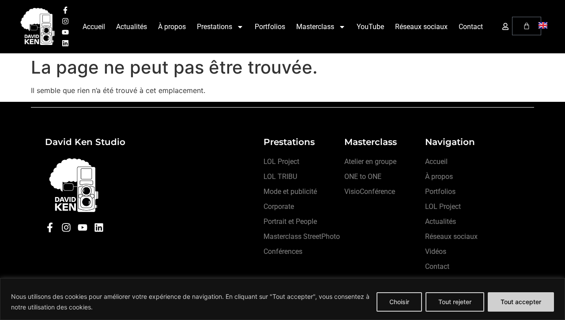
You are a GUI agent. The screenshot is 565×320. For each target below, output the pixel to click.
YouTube (370, 26)
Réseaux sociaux (421, 26)
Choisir (399, 301)
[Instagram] (65, 21)
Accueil (94, 26)
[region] (282, 299)
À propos (172, 26)
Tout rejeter (454, 301)
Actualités (131, 26)
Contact (471, 26)
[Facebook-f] (65, 10)
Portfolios (270, 26)
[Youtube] (65, 32)
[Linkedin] (65, 43)
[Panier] (526, 26)
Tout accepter (521, 301)
